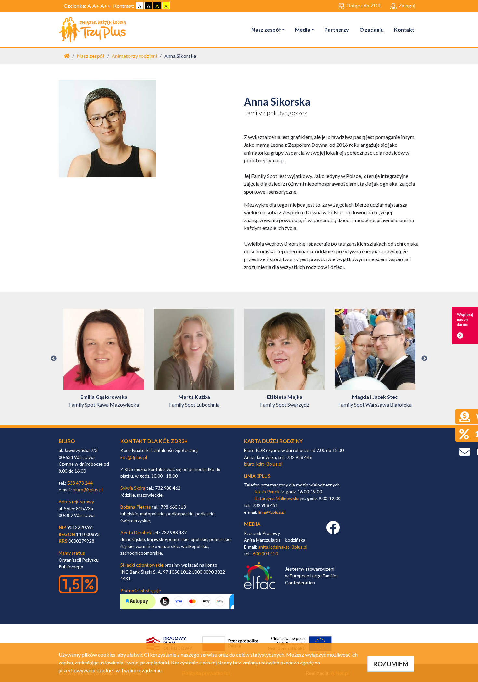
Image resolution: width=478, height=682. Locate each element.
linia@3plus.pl (271, 512)
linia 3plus (257, 476)
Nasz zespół (266, 29)
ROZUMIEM (390, 664)
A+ (95, 6)
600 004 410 (265, 553)
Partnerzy (337, 29)
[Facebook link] (333, 531)
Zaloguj (406, 5)
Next (424, 358)
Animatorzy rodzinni (134, 56)
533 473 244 (80, 483)
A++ (105, 6)
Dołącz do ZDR (363, 5)
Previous (53, 358)
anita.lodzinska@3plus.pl (282, 546)
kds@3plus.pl (133, 457)
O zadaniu (371, 29)
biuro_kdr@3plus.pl (263, 464)
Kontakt (404, 29)
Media (302, 29)
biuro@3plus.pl (88, 489)
